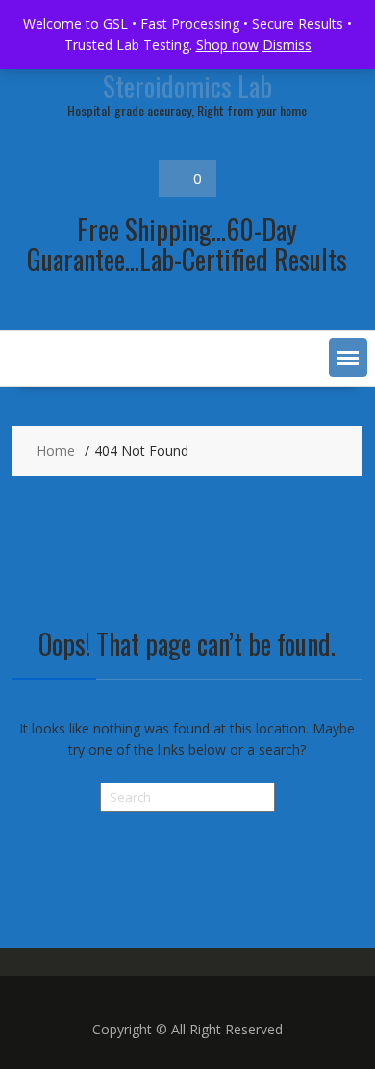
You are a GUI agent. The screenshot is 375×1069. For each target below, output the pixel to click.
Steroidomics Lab (187, 86)
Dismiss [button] (287, 45)
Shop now (227, 45)
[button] (348, 357)
